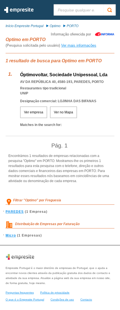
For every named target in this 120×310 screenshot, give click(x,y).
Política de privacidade (54, 292)
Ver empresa (33, 112)
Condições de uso (62, 299)
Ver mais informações (78, 45)
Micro (11, 235)
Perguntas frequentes (20, 292)
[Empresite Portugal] (18, 12)
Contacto (86, 299)
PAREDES (15, 212)
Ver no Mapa (63, 112)
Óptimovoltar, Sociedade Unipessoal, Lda (63, 74)
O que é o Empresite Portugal (25, 299)
